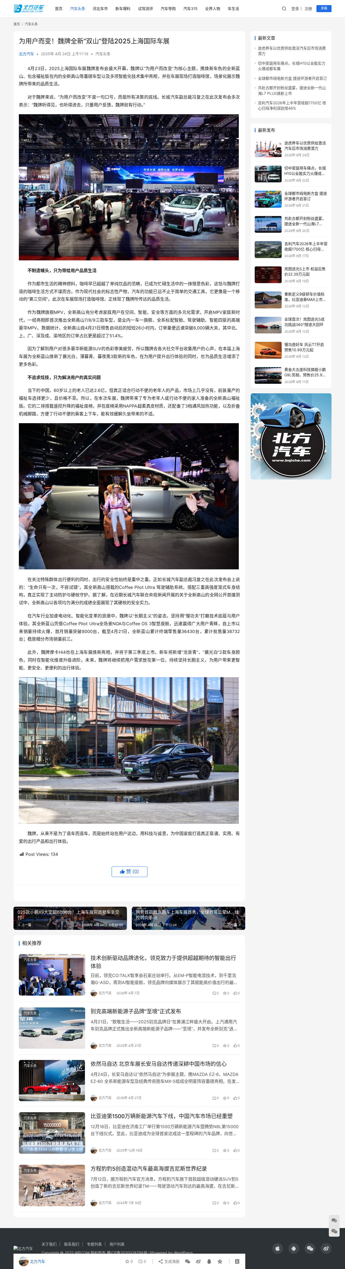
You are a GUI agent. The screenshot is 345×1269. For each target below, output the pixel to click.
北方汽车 (26, 53)
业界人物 (212, 8)
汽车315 (190, 8)
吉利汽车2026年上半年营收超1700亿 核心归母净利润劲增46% (305, 248)
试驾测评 (145, 8)
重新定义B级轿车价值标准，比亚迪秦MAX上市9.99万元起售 (304, 299)
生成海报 (171, 1261)
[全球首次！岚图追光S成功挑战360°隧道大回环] (268, 325)
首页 (59, 8)
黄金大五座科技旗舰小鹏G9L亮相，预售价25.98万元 (305, 375)
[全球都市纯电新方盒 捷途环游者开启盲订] (268, 199)
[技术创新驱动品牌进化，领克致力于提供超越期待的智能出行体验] (52, 975)
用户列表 (117, 1244)
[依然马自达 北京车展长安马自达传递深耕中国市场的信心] (52, 1080)
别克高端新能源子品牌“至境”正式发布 (136, 1011)
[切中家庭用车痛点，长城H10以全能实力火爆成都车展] (268, 174)
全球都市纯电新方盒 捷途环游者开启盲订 (292, 78)
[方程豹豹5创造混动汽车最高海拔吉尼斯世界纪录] (52, 1185)
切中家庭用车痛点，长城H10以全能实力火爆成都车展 (305, 173)
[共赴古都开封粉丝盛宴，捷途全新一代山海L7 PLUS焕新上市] (268, 224)
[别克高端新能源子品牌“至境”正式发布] (52, 1028)
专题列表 (94, 1244)
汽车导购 (168, 8)
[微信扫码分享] (187, 1261)
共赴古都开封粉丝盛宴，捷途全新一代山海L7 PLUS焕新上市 (305, 223)
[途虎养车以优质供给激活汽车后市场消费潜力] (268, 148)
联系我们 (71, 1244)
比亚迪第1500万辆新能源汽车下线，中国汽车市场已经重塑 (162, 1116)
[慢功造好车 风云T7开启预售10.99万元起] (268, 350)
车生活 (233, 8)
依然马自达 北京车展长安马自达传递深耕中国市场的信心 (159, 1064)
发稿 (324, 8)
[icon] (277, 1248)
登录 (295, 8)
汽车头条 (77, 8)
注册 (308, 8)
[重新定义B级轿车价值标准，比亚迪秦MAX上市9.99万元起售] (268, 299)
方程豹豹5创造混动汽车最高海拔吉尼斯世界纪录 (149, 1169)
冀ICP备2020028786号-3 (129, 1252)
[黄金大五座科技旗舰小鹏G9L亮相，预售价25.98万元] (268, 375)
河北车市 (100, 8)
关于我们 (49, 1244)
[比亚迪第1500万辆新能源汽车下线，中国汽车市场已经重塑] (52, 1133)
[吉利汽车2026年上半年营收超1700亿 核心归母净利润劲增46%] (268, 249)
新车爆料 (122, 8)
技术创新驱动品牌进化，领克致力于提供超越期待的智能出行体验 (163, 962)
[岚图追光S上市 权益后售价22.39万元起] (268, 274)
